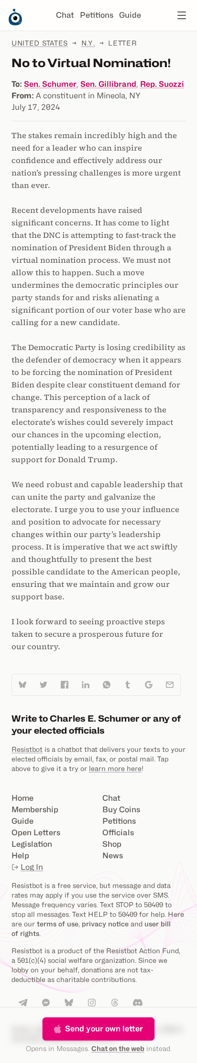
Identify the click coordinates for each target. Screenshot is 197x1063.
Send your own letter (104, 1028)
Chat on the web (117, 1048)
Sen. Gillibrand (108, 84)
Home (22, 798)
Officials (118, 832)
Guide (130, 15)
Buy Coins (121, 809)
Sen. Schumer (50, 84)
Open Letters (35, 832)
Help (20, 855)
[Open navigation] (181, 15)
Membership (34, 809)
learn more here (115, 768)
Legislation (31, 844)
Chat (65, 15)
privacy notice (105, 924)
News (112, 855)
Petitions (96, 15)
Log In (32, 867)
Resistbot (27, 749)
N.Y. (88, 43)
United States (39, 43)
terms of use (57, 924)
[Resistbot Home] (15, 23)
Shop (111, 844)
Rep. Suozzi (162, 84)
